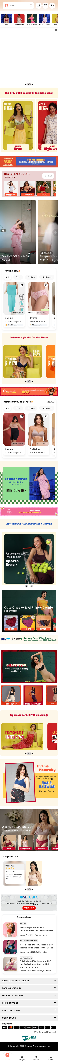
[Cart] (52, 6)
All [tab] (7, 277)
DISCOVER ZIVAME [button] (11, 1010)
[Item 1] (11, 695)
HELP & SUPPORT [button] (10, 1003)
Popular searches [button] (12, 988)
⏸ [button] (56, 29)
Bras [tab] (18, 277)
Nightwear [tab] (47, 277)
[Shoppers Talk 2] (22, 873)
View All (48, 176)
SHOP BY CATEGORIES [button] (13, 995)
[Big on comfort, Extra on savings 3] (22, 736)
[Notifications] (39, 6)
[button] (45, 6)
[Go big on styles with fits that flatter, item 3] (22, 361)
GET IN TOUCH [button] (9, 1018)
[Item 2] (33, 695)
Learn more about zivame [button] (16, 980)
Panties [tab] (31, 277)
